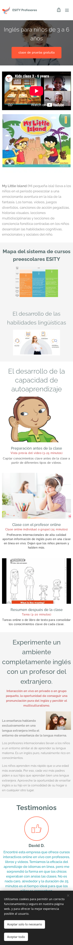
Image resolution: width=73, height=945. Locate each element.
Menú (67, 10)
